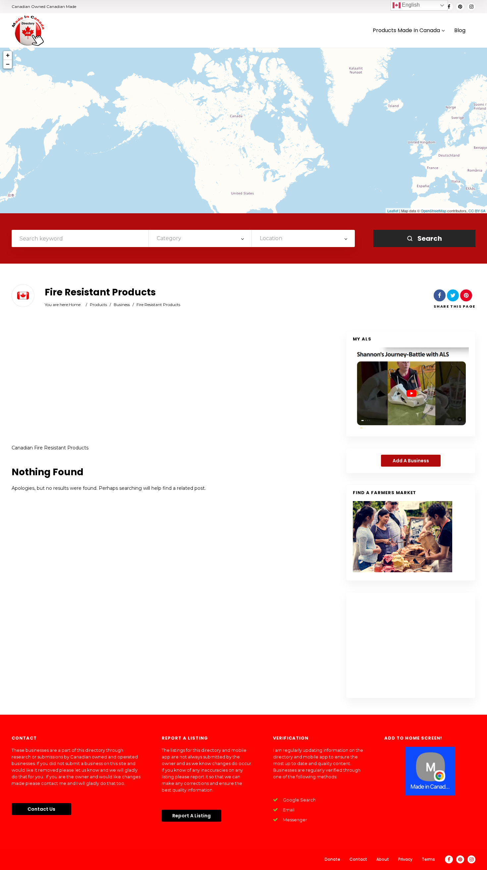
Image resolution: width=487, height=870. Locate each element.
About (382, 859)
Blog (459, 30)
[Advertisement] (164, 384)
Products (98, 304)
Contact (358, 859)
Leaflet (392, 210)
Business (122, 304)
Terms (428, 859)
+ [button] (8, 55)
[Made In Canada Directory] (28, 30)
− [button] (8, 64)
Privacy (405, 859)
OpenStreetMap (433, 210)
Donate (332, 859)
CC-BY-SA (476, 210)
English (410, 5)
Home (75, 304)
